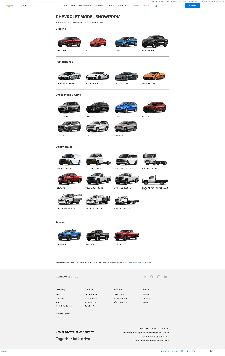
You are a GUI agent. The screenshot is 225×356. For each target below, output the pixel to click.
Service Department (91, 294)
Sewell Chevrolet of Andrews (160, 328)
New (57, 294)
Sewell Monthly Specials (64, 306)
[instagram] (159, 277)
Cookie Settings (164, 336)
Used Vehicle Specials (63, 314)
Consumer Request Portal (149, 336)
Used (57, 302)
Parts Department (91, 302)
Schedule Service (91, 298)
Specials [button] (111, 6)
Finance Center (119, 294)
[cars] (137, 277)
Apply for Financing (120, 298)
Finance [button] (135, 6)
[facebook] (152, 277)
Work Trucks (60, 298)
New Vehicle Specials (63, 310)
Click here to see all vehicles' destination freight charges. (137, 262)
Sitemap (143, 332)
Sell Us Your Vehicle (85, 6)
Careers (145, 302)
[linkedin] (166, 277)
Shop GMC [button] (192, 5)
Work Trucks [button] (99, 6)
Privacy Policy (126, 332)
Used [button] (73, 6)
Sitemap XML (150, 332)
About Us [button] (146, 6)
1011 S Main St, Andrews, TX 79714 (190, 1)
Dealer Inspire (164, 340)
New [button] (65, 6)
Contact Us (146, 298)
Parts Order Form (91, 306)
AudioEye (159, 332)
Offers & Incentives (120, 302)
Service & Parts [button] (123, 6)
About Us (146, 294)
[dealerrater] (145, 277)
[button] (155, 5)
